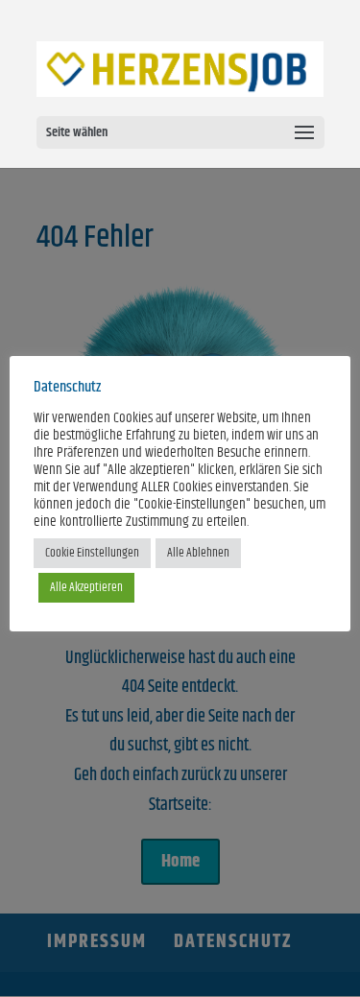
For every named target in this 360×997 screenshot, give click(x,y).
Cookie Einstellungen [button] (92, 552)
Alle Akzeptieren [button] (86, 587)
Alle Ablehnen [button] (198, 552)
